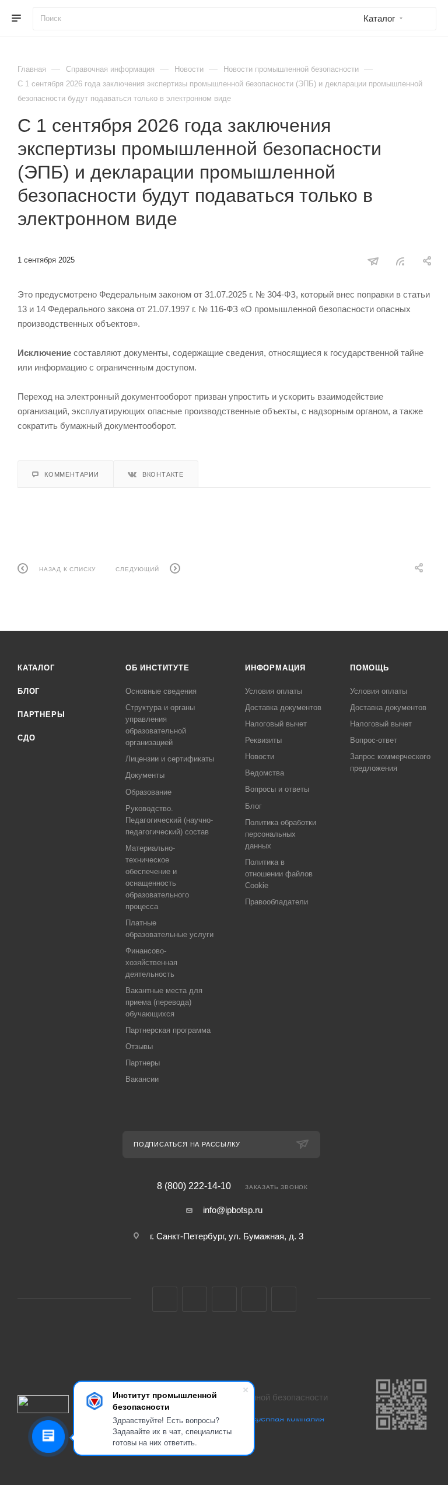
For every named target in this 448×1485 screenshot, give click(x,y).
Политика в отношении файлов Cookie (279, 874)
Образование (148, 792)
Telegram (194, 1299)
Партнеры (41, 714)
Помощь (369, 667)
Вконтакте (163, 474)
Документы (144, 775)
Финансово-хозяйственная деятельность (151, 962)
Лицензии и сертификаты (169, 758)
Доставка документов (283, 707)
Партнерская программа (168, 1030)
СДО (26, 737)
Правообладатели (276, 901)
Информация (275, 667)
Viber (254, 1299)
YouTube (224, 1299)
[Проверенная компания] (273, 1444)
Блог (29, 691)
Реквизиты (263, 740)
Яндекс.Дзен (283, 1299)
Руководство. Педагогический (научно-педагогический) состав (169, 820)
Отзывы (139, 1046)
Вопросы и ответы (277, 789)
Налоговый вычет (276, 723)
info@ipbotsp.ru (232, 1210)
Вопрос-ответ (373, 740)
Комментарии (71, 474)
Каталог (36, 667)
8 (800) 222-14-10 (194, 1186)
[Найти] (422, 18)
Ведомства (264, 772)
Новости (259, 756)
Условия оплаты (273, 691)
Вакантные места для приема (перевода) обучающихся (163, 1002)
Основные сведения (161, 691)
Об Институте (157, 667)
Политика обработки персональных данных (280, 834)
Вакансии (142, 1079)
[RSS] (400, 261)
